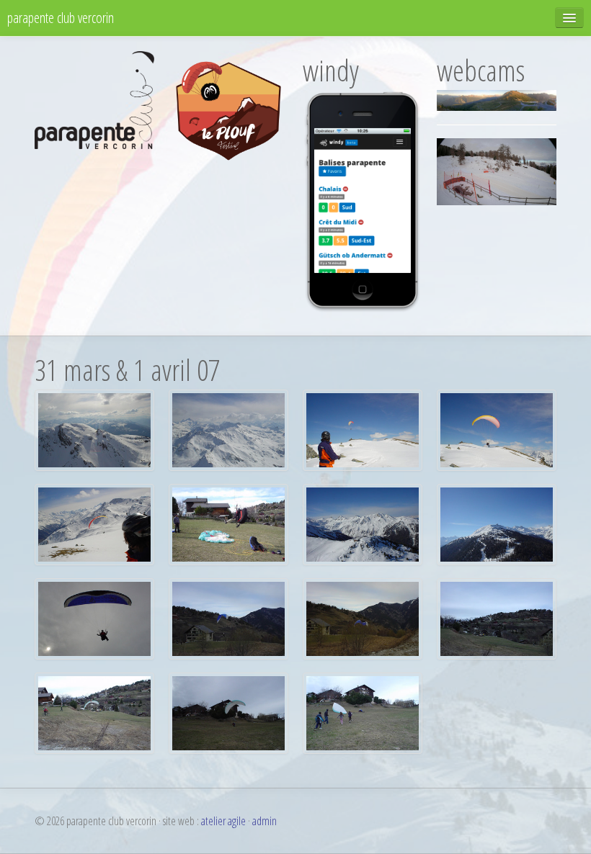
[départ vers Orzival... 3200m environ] (228, 429)
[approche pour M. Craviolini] (496, 618)
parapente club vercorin (60, 17)
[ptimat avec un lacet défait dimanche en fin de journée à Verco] (94, 618)
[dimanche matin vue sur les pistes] (496, 523)
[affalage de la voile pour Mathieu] (362, 618)
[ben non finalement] (94, 523)
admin (264, 821)
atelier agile (223, 821)
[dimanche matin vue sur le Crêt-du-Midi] (362, 523)
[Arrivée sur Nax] (94, 429)
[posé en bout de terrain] (228, 618)
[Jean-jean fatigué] (228, 712)
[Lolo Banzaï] (228, 523)
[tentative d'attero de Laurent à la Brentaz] (496, 429)
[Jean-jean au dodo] (362, 712)
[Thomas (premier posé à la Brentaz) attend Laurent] (362, 429)
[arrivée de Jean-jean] (94, 712)
